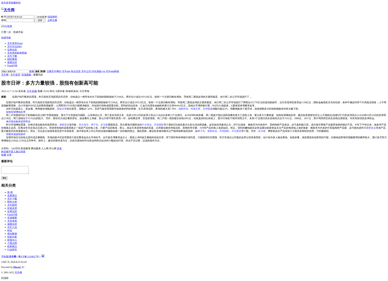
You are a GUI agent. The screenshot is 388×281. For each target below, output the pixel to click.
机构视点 (12, 246)
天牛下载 (12, 56)
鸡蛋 (23, 151)
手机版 (4, 256)
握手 (8, 151)
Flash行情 (12, 65)
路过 (18, 151)
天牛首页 (15, 43)
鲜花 (3, 151)
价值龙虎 (12, 208)
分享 (9, 155)
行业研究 (12, 249)
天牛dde (66, 71)
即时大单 (12, 202)
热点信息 (76, 71)
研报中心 (12, 240)
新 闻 (10, 192)
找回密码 (52, 16)
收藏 (3, 155)
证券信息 (12, 49)
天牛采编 (32, 91)
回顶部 (4, 278)
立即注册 (52, 20)
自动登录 (42, 17)
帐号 (3, 16)
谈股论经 (12, 62)
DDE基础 (97, 71)
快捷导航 (6, 37)
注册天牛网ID (54, 71)
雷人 (13, 151)
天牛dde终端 (112, 71)
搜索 (31, 71)
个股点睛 (12, 243)
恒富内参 (12, 237)
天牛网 (4, 75)
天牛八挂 (12, 227)
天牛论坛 (14, 46)
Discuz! (17, 267)
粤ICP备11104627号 (28, 256)
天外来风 (17, 53)
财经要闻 (12, 59)
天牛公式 (86, 71)
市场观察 (26, 75)
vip (103, 71)
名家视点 (12, 195)
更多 (59, 148)
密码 (3, 20)
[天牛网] (8, 10)
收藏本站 (16, 2)
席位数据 (12, 233)
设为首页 (6, 2)
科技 (9, 230)
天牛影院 (12, 205)
